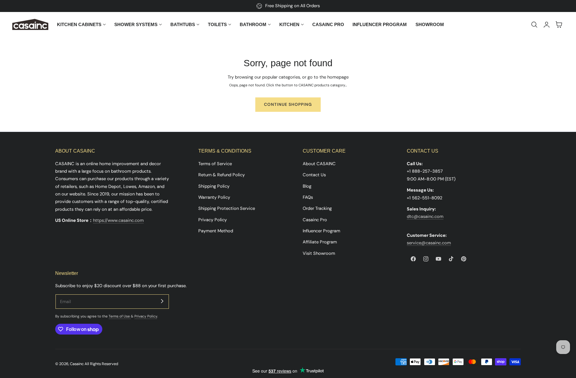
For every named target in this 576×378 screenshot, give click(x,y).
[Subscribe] (162, 301)
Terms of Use (120, 316)
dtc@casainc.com (425, 216)
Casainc (77, 363)
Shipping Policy (214, 186)
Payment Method (215, 231)
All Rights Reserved (101, 363)
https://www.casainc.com (118, 220)
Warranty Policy (214, 197)
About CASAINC (319, 164)
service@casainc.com (429, 243)
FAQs (308, 197)
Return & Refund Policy (221, 175)
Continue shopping (288, 104)
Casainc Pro (315, 219)
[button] (534, 24)
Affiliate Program (320, 242)
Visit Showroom (319, 253)
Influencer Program (321, 231)
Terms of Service (215, 164)
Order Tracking (317, 208)
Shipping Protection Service (226, 208)
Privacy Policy (212, 219)
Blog (307, 186)
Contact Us (314, 175)
